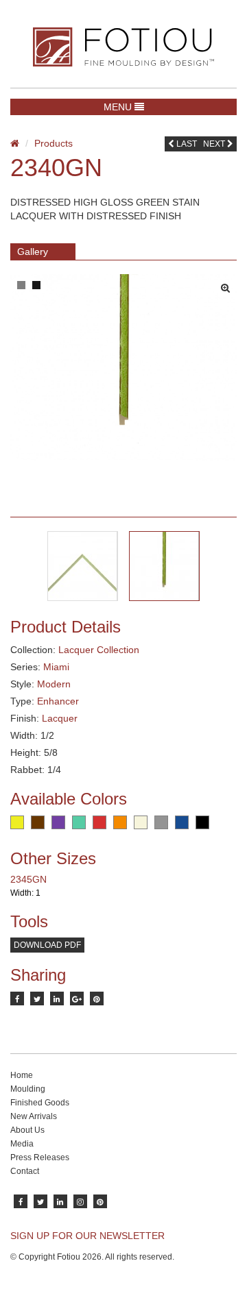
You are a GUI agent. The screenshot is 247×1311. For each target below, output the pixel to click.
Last (185, 144)
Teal (79, 822)
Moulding (27, 1089)
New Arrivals (33, 1116)
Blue (182, 822)
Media (22, 1144)
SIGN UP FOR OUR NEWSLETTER (87, 1235)
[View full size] (229, 284)
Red (99, 822)
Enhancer (58, 701)
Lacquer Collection (98, 649)
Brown (38, 822)
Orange (120, 822)
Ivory (141, 822)
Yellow (17, 822)
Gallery (32, 251)
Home (21, 1075)
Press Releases (39, 1157)
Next (215, 144)
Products (53, 143)
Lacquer (60, 718)
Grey (161, 822)
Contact (24, 1171)
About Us (27, 1130)
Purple (58, 822)
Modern (54, 683)
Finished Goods (39, 1102)
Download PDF (47, 945)
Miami (56, 666)
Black (202, 822)
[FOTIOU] (123, 46)
